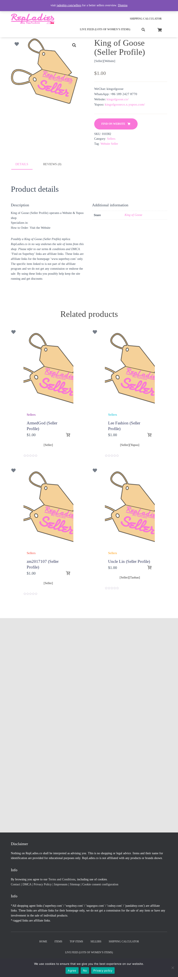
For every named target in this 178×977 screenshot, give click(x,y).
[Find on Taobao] (149, 567)
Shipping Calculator (146, 18)
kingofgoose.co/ (118, 99)
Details (21, 164)
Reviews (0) (52, 164)
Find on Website (113, 123)
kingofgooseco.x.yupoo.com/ (125, 104)
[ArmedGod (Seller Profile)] (48, 371)
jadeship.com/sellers (69, 5)
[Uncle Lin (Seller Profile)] (130, 509)
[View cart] (159, 29)
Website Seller (109, 143)
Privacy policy (102, 970)
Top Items (76, 941)
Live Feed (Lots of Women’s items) (105, 29)
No (85, 970)
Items (58, 941)
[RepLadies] (33, 18)
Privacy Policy (43, 884)
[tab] (25, 165)
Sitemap (75, 884)
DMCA (27, 884)
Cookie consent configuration (100, 884)
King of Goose (133, 215)
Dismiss (122, 5)
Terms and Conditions (61, 879)
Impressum (61, 884)
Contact (15, 884)
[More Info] (68, 435)
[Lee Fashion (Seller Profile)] (130, 371)
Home (43, 941)
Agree (72, 970)
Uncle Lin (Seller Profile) (129, 561)
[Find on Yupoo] (149, 435)
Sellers (111, 138)
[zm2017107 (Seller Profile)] (48, 509)
